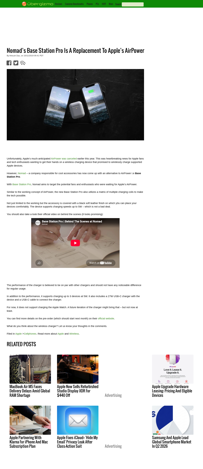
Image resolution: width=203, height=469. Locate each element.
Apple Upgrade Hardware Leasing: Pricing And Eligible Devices (172, 391)
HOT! (104, 4)
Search (118, 4)
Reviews (58, 4)
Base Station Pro (21, 184)
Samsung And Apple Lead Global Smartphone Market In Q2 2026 (171, 442)
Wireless (74, 333)
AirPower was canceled (64, 158)
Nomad (22, 173)
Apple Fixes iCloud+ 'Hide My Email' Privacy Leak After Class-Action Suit (77, 442)
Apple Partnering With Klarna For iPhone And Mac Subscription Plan (29, 442)
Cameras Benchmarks (74, 4)
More (111, 4)
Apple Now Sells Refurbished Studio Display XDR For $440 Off (77, 391)
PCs (97, 4)
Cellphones (30, 333)
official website (106, 318)
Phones (90, 4)
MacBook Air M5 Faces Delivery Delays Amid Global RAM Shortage (30, 391)
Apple (18, 333)
